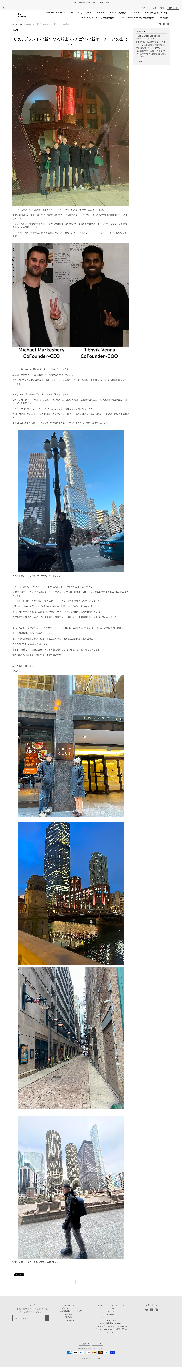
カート (174, 8)
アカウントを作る (158, 8)
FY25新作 (111, 1332)
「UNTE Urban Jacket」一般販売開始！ (111, 1329)
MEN (110, 1311)
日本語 (83, 1343)
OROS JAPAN (94, 1358)
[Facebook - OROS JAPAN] (164, 24)
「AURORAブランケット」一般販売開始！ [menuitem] (98, 17)
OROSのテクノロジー (111, 1317)
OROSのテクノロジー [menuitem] (119, 13)
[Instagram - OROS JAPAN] (168, 24)
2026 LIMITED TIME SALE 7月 (111, 1305)
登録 (46, 1319)
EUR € (96, 1343)
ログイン (145, 8)
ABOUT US (111, 1320)
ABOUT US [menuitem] (136, 13)
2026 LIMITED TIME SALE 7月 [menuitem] (60, 13)
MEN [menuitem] (89, 13)
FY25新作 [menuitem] (164, 17)
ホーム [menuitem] (80, 13)
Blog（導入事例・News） (111, 1323)
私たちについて (70, 1305)
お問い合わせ (151, 1305)
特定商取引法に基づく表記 (71, 1311)
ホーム (14, 24)
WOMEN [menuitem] (100, 13)
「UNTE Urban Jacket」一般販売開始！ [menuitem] (138, 17)
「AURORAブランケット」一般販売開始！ (111, 1326)
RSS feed (139, 61)
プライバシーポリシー (71, 1308)
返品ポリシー (70, 1317)
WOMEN (110, 1314)
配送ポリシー (70, 1314)
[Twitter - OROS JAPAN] (160, 24)
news (21, 24)
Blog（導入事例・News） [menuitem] (156, 13)
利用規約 (71, 1320)
